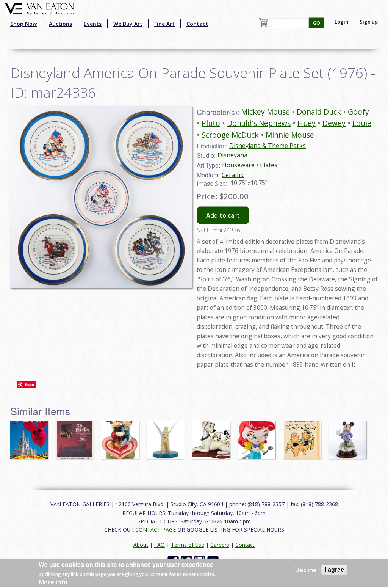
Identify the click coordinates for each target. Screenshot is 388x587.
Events (93, 23)
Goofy (358, 112)
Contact (197, 23)
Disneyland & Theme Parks (267, 145)
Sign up (369, 21)
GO (316, 23)
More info (53, 582)
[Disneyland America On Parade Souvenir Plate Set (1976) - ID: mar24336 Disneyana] (101, 196)
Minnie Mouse (290, 135)
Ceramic (233, 175)
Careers (219, 544)
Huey (306, 123)
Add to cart (223, 215)
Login (341, 21)
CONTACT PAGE (155, 529)
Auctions (60, 23)
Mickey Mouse (265, 112)
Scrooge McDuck (230, 135)
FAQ (159, 544)
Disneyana (232, 155)
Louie (361, 123)
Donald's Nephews (259, 123)
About (140, 544)
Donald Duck (319, 112)
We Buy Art (127, 23)
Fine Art (164, 23)
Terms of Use (187, 544)
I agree (334, 570)
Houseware (238, 165)
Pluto (211, 123)
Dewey (334, 123)
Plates (268, 165)
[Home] (40, 8)
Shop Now (23, 23)
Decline (306, 570)
